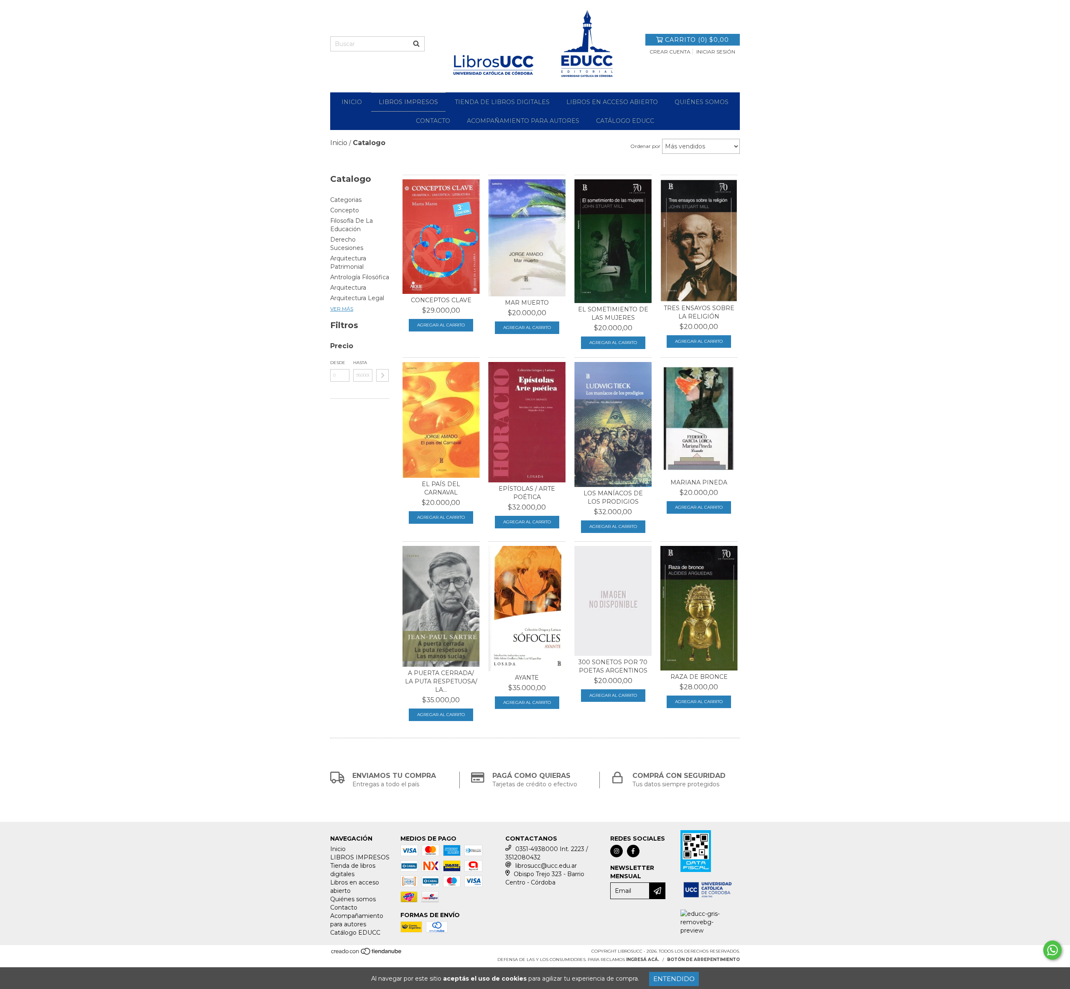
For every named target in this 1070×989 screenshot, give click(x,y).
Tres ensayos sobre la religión (699, 312)
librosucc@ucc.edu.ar (546, 865)
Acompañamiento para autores (523, 121)
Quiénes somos (702, 102)
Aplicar (382, 375)
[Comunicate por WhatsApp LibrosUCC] (1052, 950)
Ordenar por (645, 146)
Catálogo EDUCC (625, 121)
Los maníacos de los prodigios (613, 497)
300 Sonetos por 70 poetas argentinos (612, 666)
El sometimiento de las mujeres (613, 313)
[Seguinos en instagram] (616, 851)
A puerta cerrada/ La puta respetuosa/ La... (441, 681)
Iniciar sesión (715, 51)
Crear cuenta (670, 51)
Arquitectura (348, 287)
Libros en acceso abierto (612, 102)
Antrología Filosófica (359, 277)
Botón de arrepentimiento (703, 959)
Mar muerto (527, 302)
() (697, 39)
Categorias (346, 200)
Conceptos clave (441, 300)
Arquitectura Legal (357, 298)
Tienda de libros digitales (502, 102)
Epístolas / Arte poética (527, 493)
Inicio (351, 102)
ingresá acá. (642, 959)
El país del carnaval (441, 488)
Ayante (527, 677)
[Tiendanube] (366, 954)
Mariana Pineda (698, 482)
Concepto (344, 210)
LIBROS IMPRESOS (408, 102)
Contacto (433, 121)
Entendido (674, 979)
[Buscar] (416, 43)
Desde (337, 362)
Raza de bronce (699, 677)
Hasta (360, 362)
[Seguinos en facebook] (633, 851)
